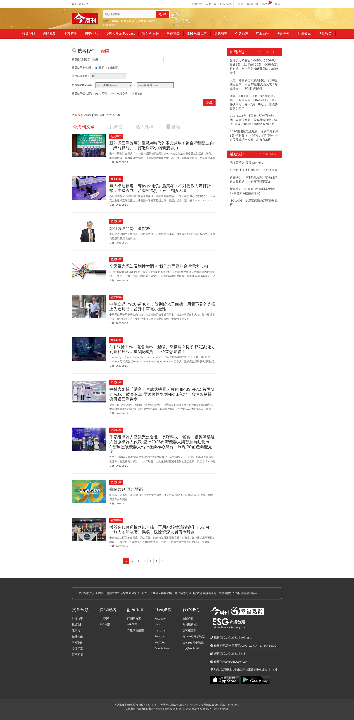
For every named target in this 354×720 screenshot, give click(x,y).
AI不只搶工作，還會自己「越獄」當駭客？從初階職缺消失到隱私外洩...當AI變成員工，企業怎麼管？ (161, 349)
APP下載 (132, 624)
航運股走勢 (109, 25)
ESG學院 (105, 624)
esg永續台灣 (119, 93)
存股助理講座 (135, 630)
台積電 (115, 21)
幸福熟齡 (137, 93)
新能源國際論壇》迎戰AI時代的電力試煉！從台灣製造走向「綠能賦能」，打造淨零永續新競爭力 (161, 146)
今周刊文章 (84, 127)
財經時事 (77, 618)
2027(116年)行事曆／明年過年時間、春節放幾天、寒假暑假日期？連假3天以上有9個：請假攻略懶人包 (253, 120)
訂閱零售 (77, 654)
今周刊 (103, 93)
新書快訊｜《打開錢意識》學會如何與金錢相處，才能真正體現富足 (253, 179)
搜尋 (162, 14)
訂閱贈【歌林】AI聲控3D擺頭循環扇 (253, 170)
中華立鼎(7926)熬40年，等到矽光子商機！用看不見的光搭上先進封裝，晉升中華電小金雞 (162, 307)
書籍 (175, 127)
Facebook (160, 618)
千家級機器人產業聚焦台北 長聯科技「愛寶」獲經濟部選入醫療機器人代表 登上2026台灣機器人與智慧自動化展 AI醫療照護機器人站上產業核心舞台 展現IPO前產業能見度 (162, 444)
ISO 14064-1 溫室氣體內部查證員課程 (254, 203)
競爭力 (76, 630)
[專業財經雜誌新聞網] (85, 18)
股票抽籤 (141, 21)
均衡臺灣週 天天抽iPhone (246, 163)
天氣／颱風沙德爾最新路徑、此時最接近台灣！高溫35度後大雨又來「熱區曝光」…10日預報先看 (254, 85)
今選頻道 (77, 648)
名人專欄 (145, 127)
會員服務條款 (191, 624)
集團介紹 (188, 618)
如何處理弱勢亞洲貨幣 (129, 228)
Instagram (161, 630)
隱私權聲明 (189, 630)
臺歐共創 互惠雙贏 (126, 489)
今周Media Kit (191, 648)
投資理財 (77, 624)
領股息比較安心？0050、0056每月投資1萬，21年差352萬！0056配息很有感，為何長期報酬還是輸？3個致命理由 (254, 67)
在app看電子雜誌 (193, 642)
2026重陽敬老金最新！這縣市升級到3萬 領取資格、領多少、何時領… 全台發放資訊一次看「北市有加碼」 (254, 136)
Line (157, 624)
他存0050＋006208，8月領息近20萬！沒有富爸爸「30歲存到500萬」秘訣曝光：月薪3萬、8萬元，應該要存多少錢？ (254, 102)
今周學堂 (105, 618)
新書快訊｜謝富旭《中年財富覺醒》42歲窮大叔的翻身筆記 (253, 191)
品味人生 (77, 636)
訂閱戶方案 (134, 618)
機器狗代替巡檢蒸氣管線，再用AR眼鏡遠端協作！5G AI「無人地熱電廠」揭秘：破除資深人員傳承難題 (159, 530)
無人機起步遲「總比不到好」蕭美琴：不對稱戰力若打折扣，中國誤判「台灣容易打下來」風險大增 (160, 188)
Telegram (160, 636)
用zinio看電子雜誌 (194, 636)
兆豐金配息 (127, 21)
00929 (151, 21)
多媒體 (115, 127)
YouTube (160, 642)
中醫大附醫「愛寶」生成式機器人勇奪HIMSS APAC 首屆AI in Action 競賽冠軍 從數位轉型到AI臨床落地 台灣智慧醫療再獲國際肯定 (161, 394)
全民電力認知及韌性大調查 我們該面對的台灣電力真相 (158, 266)
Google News (163, 648)
